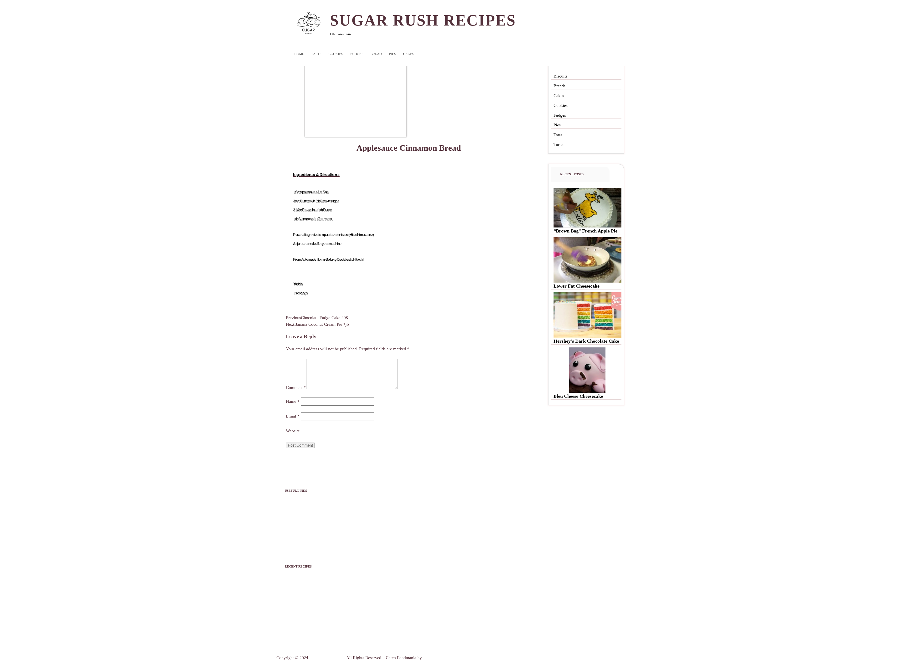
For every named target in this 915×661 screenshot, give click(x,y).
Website (293, 431)
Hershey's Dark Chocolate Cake (586, 341)
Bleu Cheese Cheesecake (578, 396)
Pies (392, 54)
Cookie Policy (297, 537)
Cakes (408, 54)
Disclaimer (294, 526)
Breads (559, 85)
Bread (376, 54)
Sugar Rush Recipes (423, 20)
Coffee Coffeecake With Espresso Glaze (325, 636)
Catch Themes (435, 657)
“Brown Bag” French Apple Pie (585, 230)
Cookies (336, 54)
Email (293, 416)
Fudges (356, 54)
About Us (293, 514)
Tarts (316, 54)
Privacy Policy (297, 503)
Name (293, 401)
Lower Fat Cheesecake (577, 286)
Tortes (559, 144)
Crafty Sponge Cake (305, 624)
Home (299, 54)
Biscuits (560, 76)
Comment (296, 387)
